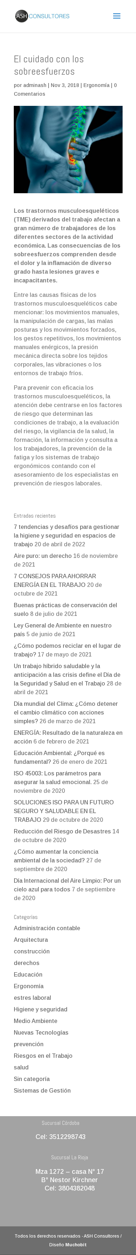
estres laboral (32, 998)
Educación (28, 975)
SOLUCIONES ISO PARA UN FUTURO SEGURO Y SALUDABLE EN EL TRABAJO (64, 811)
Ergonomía (96, 85)
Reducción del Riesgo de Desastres (62, 831)
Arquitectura (31, 940)
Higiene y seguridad (40, 1009)
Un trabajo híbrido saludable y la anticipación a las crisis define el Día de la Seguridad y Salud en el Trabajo (67, 675)
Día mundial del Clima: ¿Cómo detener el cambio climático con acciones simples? (66, 712)
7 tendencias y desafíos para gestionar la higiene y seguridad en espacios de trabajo (66, 535)
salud (21, 1067)
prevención (29, 1044)
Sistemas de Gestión (42, 1091)
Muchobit (76, 1244)
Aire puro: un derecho (43, 556)
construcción (32, 951)
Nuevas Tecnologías (41, 1033)
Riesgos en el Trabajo (43, 1056)
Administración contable (47, 928)
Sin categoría (32, 1079)
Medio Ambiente (35, 1021)
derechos (27, 963)
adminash (34, 85)
